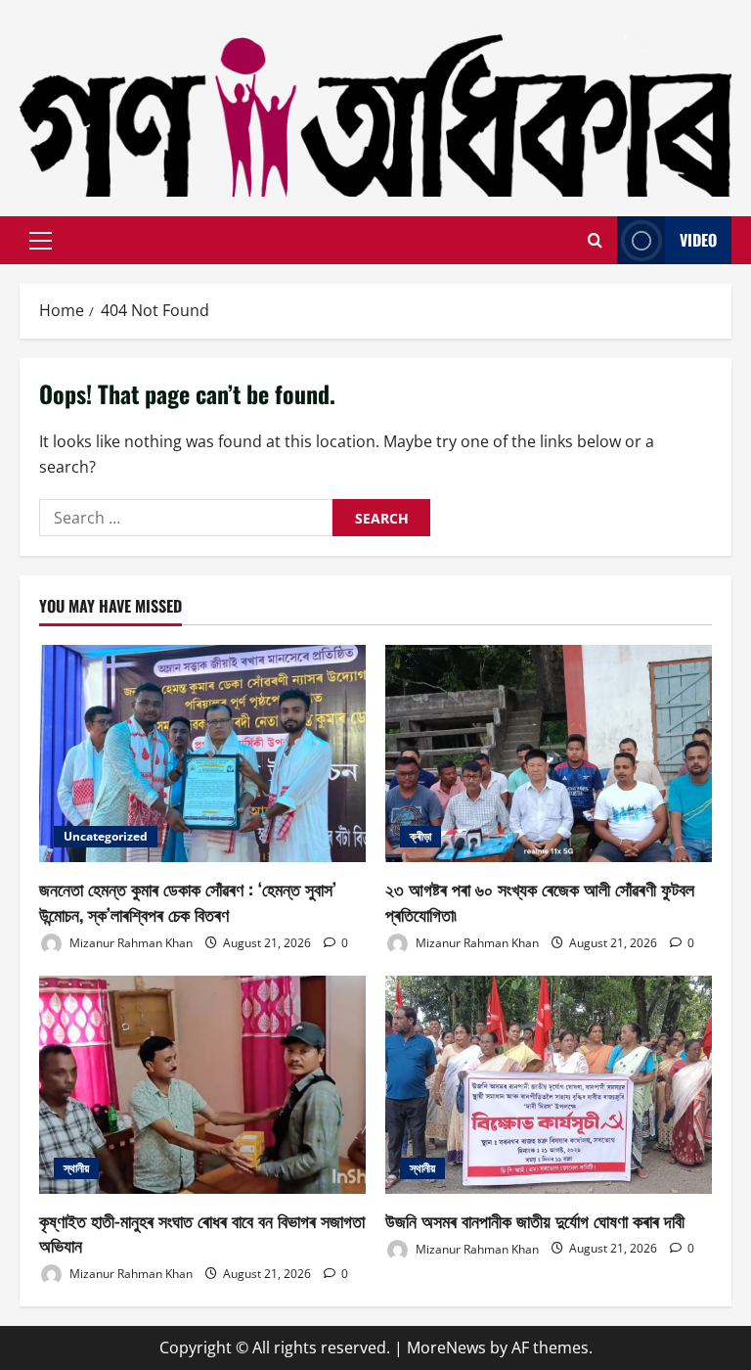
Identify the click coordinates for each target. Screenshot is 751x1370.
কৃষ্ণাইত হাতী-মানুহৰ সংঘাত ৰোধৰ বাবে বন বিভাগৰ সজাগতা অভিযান (202, 1232)
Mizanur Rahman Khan (129, 943)
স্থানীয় (76, 1168)
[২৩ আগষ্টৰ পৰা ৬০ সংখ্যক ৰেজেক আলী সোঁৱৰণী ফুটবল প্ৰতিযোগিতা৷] (548, 754)
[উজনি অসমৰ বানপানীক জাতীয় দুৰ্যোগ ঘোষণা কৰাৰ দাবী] (548, 1085)
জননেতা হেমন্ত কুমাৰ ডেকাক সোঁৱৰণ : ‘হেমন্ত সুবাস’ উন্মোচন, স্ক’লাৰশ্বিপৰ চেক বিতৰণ (187, 901)
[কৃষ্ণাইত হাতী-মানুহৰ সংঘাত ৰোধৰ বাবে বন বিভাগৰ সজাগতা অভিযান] (202, 1085)
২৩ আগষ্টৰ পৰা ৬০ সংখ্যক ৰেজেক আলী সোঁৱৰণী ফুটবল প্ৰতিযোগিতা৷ (539, 901)
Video (698, 239)
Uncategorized (106, 836)
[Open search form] (595, 240)
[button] (41, 240)
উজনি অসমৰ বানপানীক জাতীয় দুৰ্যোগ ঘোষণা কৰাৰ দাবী (535, 1220)
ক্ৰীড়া (420, 836)
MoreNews (446, 1347)
